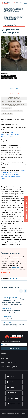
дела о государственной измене (11, 101)
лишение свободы (6, 113)
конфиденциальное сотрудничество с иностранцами (13, 105)
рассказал (16, 267)
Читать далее (5, 272)
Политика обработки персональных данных (13, 413)
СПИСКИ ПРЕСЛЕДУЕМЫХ (9, 367)
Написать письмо (14, 84)
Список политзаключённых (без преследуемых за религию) (13, 172)
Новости (4, 354)
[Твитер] (16, 279)
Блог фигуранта (14, 88)
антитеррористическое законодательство (14, 98)
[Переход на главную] (6, 3)
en (18, 2)
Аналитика (5, 358)
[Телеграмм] (13, 279)
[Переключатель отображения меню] (25, 3)
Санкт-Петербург (6, 108)
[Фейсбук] (10, 279)
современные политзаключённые (11, 110)
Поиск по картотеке (8, 362)
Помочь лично (14, 93)
